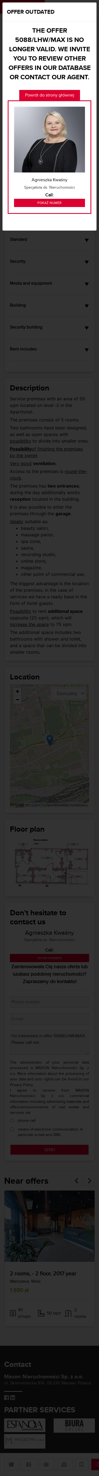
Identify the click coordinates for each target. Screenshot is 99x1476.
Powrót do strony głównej (49, 95)
